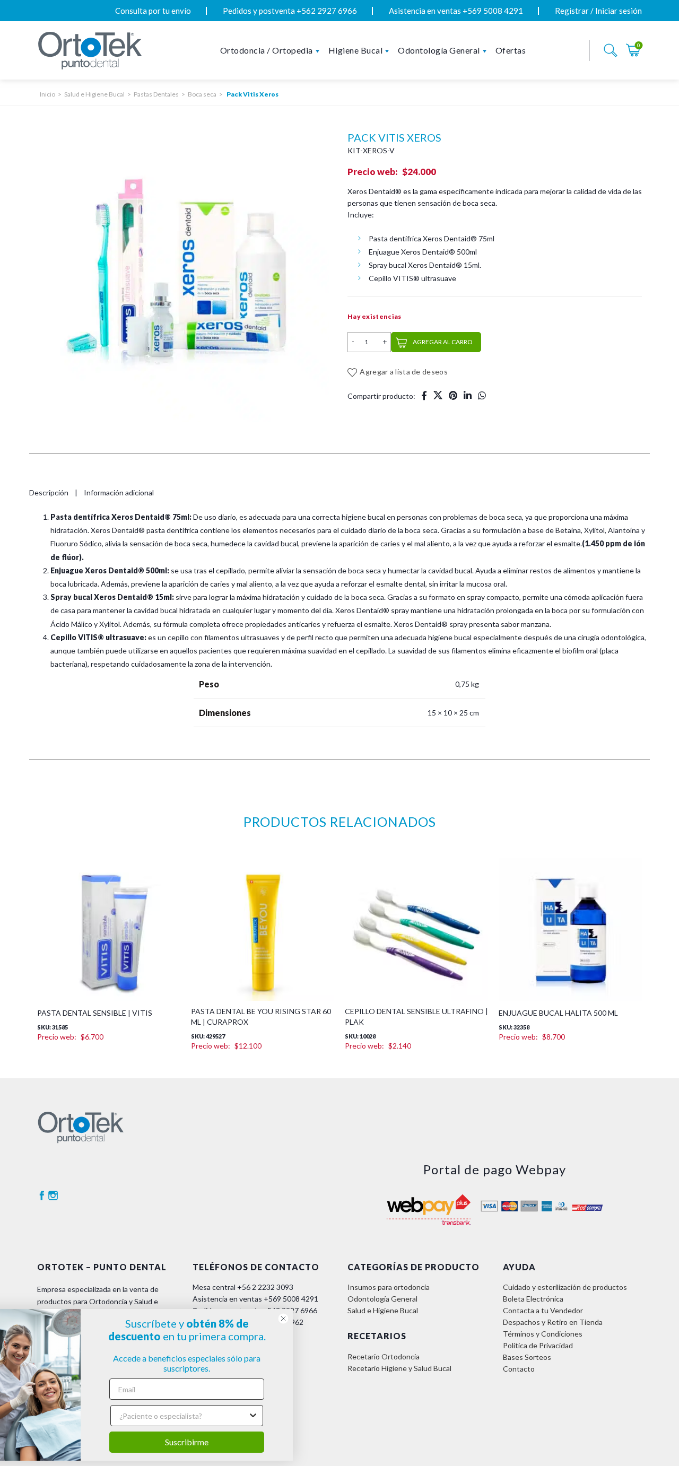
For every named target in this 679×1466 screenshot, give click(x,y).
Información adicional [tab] (123, 492)
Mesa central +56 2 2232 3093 (243, 1145)
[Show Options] (283, 1416)
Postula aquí (213, 1252)
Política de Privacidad (538, 1204)
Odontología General (439, 50)
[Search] (610, 50)
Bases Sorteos (527, 1215)
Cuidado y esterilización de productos (565, 1145)
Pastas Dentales (156, 94)
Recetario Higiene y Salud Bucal (399, 1226)
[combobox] (214, 1416)
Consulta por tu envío (153, 10)
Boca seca (202, 94)
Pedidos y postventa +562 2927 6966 (290, 10)
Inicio (47, 94)
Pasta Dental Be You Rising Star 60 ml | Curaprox (261, 960)
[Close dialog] (314, 1318)
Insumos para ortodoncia (388, 1145)
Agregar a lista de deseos (404, 372)
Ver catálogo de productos (237, 1240)
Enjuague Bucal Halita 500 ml (558, 956)
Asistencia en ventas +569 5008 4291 (456, 10)
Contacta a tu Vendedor (543, 1169)
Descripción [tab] (50, 492)
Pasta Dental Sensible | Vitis (94, 956)
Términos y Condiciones (542, 1192)
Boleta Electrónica (533, 1157)
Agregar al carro (443, 342)
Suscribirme (217, 1442)
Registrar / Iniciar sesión (598, 10)
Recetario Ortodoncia (383, 1214)
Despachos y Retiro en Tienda (553, 1180)
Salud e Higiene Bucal (94, 94)
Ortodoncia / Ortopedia (266, 50)
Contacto (519, 1227)
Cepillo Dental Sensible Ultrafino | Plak (416, 960)
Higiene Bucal (355, 50)
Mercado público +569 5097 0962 (248, 1180)
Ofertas (510, 50)
